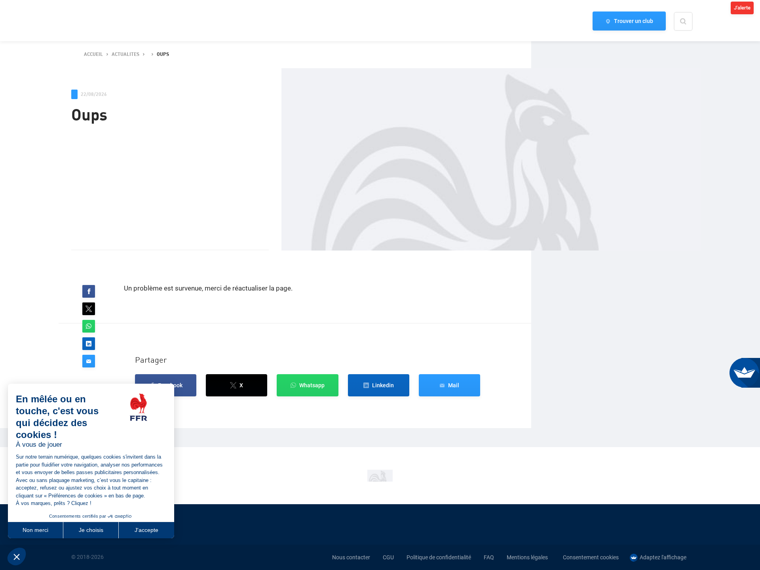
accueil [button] (93, 54)
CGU (388, 557)
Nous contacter (351, 557)
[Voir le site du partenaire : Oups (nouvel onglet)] (380, 475)
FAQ (489, 557)
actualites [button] (125, 54)
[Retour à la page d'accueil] (84, 21)
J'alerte (742, 8)
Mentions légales (527, 557)
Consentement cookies (591, 557)
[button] (88, 291)
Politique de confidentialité (439, 557)
